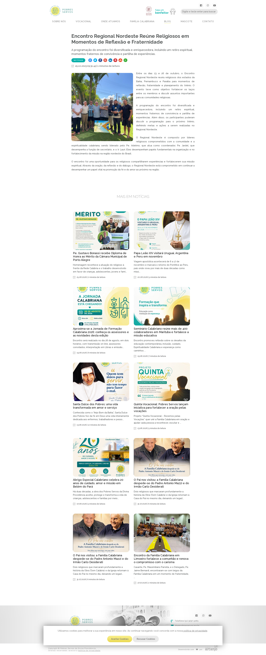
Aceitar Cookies (119, 639)
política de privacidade (195, 631)
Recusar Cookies (146, 639)
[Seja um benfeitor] (166, 5)
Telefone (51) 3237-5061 (187, 621)
